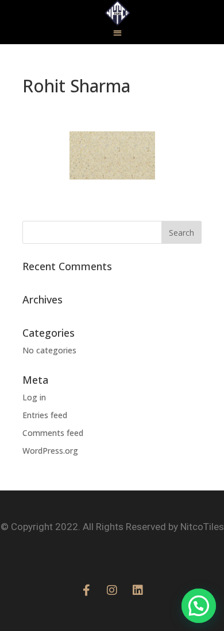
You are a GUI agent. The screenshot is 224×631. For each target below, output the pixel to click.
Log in (34, 397)
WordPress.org (50, 450)
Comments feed (52, 432)
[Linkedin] (137, 590)
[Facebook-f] (86, 590)
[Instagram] (112, 590)
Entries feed (44, 415)
